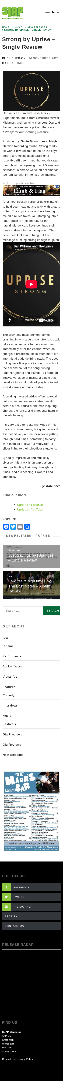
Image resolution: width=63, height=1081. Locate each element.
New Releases (18, 535)
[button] (53, 12)
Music (7, 715)
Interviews (10, 705)
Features (9, 687)
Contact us (8, 1059)
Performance (12, 656)
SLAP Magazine (11, 1032)
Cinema (8, 646)
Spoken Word (12, 666)
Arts (6, 637)
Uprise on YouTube (30, 509)
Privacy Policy (25, 1059)
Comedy (9, 695)
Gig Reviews (12, 744)
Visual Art (10, 676)
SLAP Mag (15, 63)
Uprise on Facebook (30, 504)
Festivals (9, 724)
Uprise (44, 535)
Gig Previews (12, 734)
